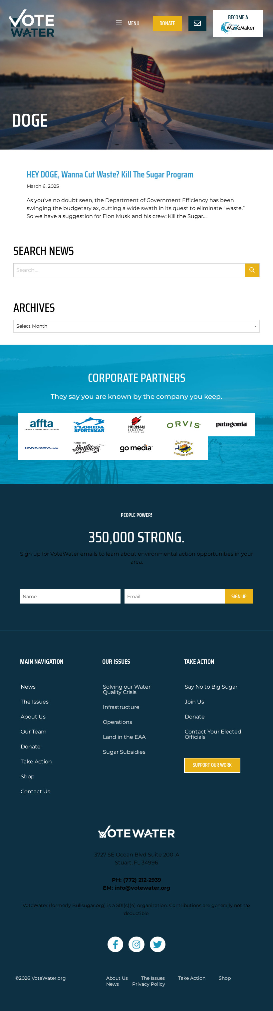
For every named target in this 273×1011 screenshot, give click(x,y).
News (28, 687)
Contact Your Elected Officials (213, 734)
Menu (133, 23)
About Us (33, 717)
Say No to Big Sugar (211, 687)
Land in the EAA (124, 737)
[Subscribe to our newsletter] (197, 23)
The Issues (35, 702)
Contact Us (35, 791)
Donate (167, 23)
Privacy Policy (148, 984)
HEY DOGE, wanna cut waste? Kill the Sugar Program (110, 174)
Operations (117, 722)
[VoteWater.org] (32, 23)
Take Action (36, 761)
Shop (28, 776)
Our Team (34, 732)
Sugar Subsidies (124, 752)
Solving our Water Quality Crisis (126, 689)
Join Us (194, 702)
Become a (238, 17)
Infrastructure (121, 707)
